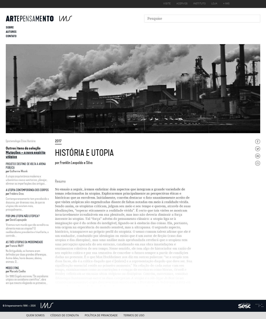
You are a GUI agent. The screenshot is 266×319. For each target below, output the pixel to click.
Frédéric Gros (17, 193)
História (31, 141)
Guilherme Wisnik (19, 171)
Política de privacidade (101, 315)
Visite (167, 3)
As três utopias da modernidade (24, 242)
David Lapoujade (18, 219)
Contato (11, 36)
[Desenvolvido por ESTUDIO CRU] (259, 306)
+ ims (226, 3)
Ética (23, 141)
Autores (11, 31)
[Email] (257, 156)
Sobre (10, 27)
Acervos (181, 3)
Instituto (199, 3)
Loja (214, 3)
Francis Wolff (17, 246)
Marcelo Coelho (18, 271)
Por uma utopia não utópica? (23, 216)
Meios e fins (12, 268)
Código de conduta (64, 315)
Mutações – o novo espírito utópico (25, 154)
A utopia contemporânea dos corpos (27, 190)
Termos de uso (133, 315)
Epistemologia (13, 141)
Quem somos (35, 315)
